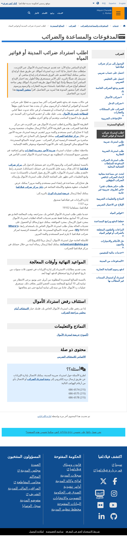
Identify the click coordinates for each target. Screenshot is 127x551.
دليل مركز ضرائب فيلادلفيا (29, 187)
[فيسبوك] (117, 482)
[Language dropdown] (95, 3)
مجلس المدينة (30, 470)
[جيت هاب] (116, 517)
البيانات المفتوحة (69, 503)
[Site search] (29, 13)
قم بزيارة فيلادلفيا (109, 470)
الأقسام (44, 13)
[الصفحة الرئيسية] (124, 26)
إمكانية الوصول (36, 531)
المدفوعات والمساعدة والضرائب (94, 26)
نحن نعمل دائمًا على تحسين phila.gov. (63, 432)
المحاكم (35, 476)
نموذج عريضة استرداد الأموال (71, 334)
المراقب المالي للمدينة (24, 488)
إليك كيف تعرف (10, 3)
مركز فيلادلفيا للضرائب (67, 136)
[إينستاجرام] (116, 494)
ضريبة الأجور (48, 150)
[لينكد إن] (104, 517)
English (122, 3)
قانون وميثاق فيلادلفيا (72, 466)
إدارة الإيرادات (44, 416)
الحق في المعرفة (74, 531)
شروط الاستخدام (91, 531)
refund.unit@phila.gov (74, 244)
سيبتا (118, 464)
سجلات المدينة (70, 475)
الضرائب (72, 26)
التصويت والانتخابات (67, 497)
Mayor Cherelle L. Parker (104, 11)
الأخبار (37, 13)
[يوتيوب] (115, 506)
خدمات (59, 13)
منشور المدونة (23, 89)
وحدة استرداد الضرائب (38, 379)
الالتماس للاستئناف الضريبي (71, 356)
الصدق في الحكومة (67, 492)
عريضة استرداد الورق (58, 193)
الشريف (35, 493)
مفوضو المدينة (30, 500)
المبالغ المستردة (57, 26)
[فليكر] (102, 506)
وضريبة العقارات (33, 150)
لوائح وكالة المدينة (68, 480)
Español (112, 3)
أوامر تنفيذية (72, 486)
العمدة (36, 464)
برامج (52, 13)
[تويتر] (106, 482)
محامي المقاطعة (29, 481)
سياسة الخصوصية (55, 531)
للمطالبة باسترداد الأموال (75, 113)
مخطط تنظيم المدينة (66, 509)
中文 (104, 3)
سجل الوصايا (31, 505)
